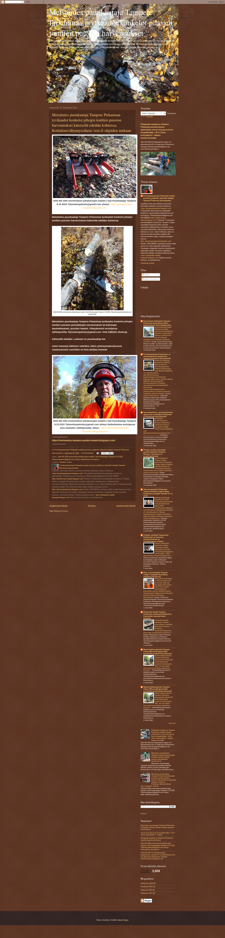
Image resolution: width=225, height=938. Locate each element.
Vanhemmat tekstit (125, 506)
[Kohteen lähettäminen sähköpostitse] (102, 453)
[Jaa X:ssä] (107, 453)
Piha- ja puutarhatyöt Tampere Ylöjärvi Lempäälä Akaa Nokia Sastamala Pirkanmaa (155, 575)
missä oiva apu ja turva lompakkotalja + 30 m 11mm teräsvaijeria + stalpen (158, 834)
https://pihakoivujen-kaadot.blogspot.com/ (67, 479)
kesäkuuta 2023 (147, 887)
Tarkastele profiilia (147, 263)
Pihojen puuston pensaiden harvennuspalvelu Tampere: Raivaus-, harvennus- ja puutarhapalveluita (154, 453)
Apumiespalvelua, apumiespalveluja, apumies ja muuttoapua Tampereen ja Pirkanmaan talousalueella (158, 414)
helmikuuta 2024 (147, 883)
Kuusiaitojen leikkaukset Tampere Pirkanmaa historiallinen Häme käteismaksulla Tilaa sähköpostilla (157, 323)
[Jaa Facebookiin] (109, 453)
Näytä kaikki (172, 723)
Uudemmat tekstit (58, 506)
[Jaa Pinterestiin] (112, 453)
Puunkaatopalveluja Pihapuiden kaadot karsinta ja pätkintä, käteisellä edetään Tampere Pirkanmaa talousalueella (159, 198)
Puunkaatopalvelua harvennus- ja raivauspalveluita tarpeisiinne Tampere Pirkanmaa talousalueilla (157, 356)
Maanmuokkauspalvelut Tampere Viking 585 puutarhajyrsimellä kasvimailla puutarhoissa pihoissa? (157, 651)
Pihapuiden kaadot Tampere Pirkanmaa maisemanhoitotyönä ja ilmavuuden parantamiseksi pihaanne (157, 615)
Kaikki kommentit (150, 279)
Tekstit (146, 275)
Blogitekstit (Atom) (61, 511)
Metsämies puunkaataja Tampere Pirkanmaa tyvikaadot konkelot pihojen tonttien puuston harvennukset (111, 22)
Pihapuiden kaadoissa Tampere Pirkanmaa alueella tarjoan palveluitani (157, 839)
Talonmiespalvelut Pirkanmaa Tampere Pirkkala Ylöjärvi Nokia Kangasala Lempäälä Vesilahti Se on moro (158, 492)
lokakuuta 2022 (146, 890)
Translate (149, 117)
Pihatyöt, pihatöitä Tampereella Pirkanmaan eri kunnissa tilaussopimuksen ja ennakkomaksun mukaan (155, 538)
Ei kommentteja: (87, 453)
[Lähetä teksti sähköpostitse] (97, 453)
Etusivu (92, 506)
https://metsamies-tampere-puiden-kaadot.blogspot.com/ (83, 440)
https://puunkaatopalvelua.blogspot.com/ (67, 489)
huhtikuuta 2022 (147, 893)
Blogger (125, 920)
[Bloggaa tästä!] (105, 453)
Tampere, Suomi (65, 462)
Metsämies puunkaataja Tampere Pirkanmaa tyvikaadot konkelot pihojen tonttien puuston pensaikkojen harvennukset (163, 757)
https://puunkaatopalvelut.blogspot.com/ (67, 473)
